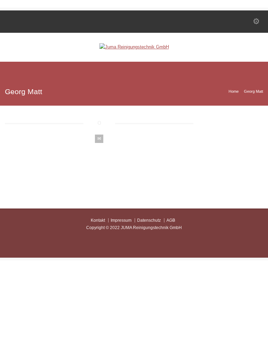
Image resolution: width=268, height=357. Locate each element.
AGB (170, 220)
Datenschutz (149, 220)
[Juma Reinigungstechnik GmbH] (134, 47)
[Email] (99, 139)
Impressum (121, 220)
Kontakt (98, 220)
